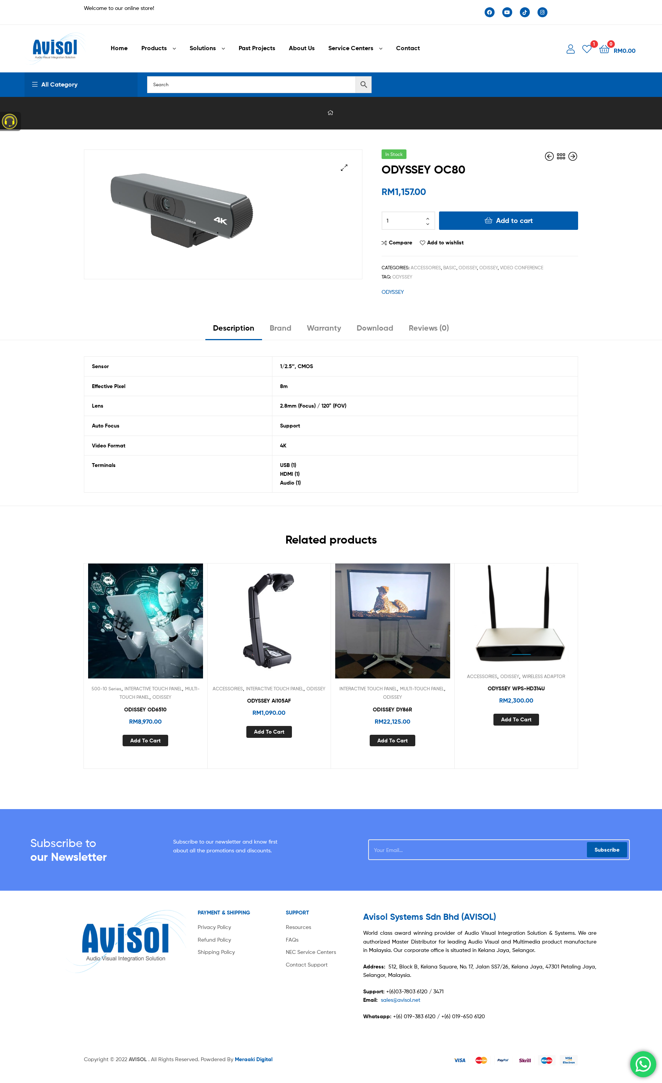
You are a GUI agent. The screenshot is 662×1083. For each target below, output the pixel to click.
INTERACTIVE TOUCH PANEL (153, 688)
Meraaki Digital (253, 1059)
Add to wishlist (445, 242)
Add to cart (514, 220)
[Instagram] (542, 12)
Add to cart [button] (145, 740)
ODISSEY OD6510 (145, 709)
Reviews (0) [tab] (429, 328)
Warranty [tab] (324, 328)
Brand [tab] (281, 328)
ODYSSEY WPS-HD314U (516, 688)
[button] (344, 167)
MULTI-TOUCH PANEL (422, 688)
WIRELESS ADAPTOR (543, 676)
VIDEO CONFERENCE (521, 267)
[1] (587, 48)
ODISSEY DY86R (392, 709)
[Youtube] (507, 12)
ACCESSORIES (426, 267)
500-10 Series (106, 688)
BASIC (449, 267)
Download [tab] (375, 328)
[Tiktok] (525, 12)
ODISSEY (468, 267)
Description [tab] (233, 328)
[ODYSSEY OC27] (550, 156)
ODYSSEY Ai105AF (269, 700)
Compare (400, 242)
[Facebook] (490, 12)
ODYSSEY (402, 277)
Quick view (164, 626)
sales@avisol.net (400, 999)
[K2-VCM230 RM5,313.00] (572, 156)
